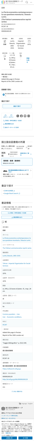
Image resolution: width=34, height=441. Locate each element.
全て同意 (25, 438)
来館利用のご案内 (24, 154)
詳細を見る (27, 60)
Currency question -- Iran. (11, 314)
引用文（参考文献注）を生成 (13, 120)
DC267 (5, 325)
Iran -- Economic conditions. (12, 317)
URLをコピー (11, 117)
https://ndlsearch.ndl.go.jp (12, 369)
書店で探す (17, 106)
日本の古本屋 (8, 190)
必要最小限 (9, 438)
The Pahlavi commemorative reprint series (17, 248)
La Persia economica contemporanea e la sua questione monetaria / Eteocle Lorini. (17, 239)
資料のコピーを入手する (8, 418)
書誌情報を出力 (9, 124)
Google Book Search (11, 193)
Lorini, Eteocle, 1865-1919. (11, 256)
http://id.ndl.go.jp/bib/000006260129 (15, 379)
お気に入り (5, 117)
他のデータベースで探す (12, 127)
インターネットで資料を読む (9, 415)
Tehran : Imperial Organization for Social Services (16, 264)
